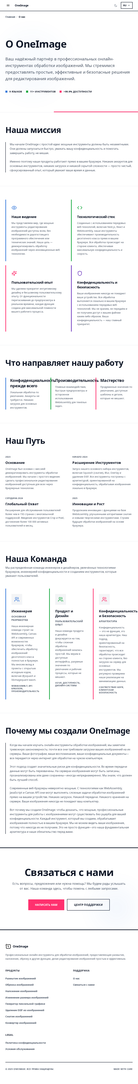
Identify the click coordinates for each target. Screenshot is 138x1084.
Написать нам (46, 905)
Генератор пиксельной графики (25, 1003)
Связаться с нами (84, 984)
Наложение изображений (21, 991)
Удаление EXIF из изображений (24, 1010)
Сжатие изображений (18, 1016)
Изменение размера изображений (26, 997)
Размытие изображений (20, 978)
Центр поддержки (88, 905)
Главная (10, 16)
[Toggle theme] (116, 5)
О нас (76, 978)
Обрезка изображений (19, 984)
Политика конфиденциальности (25, 1042)
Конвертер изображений (20, 1022)
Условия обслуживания (19, 1049)
